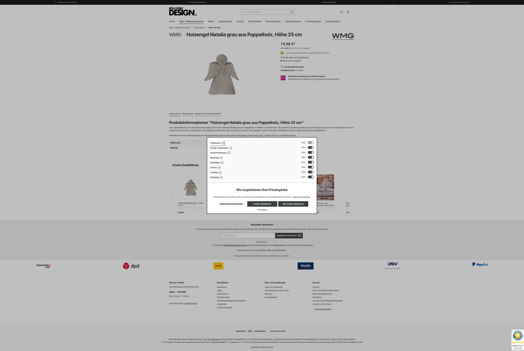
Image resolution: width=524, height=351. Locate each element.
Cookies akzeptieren (262, 204)
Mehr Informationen (301, 197)
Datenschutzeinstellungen (231, 204)
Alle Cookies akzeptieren (293, 204)
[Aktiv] (311, 142)
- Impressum (262, 209)
